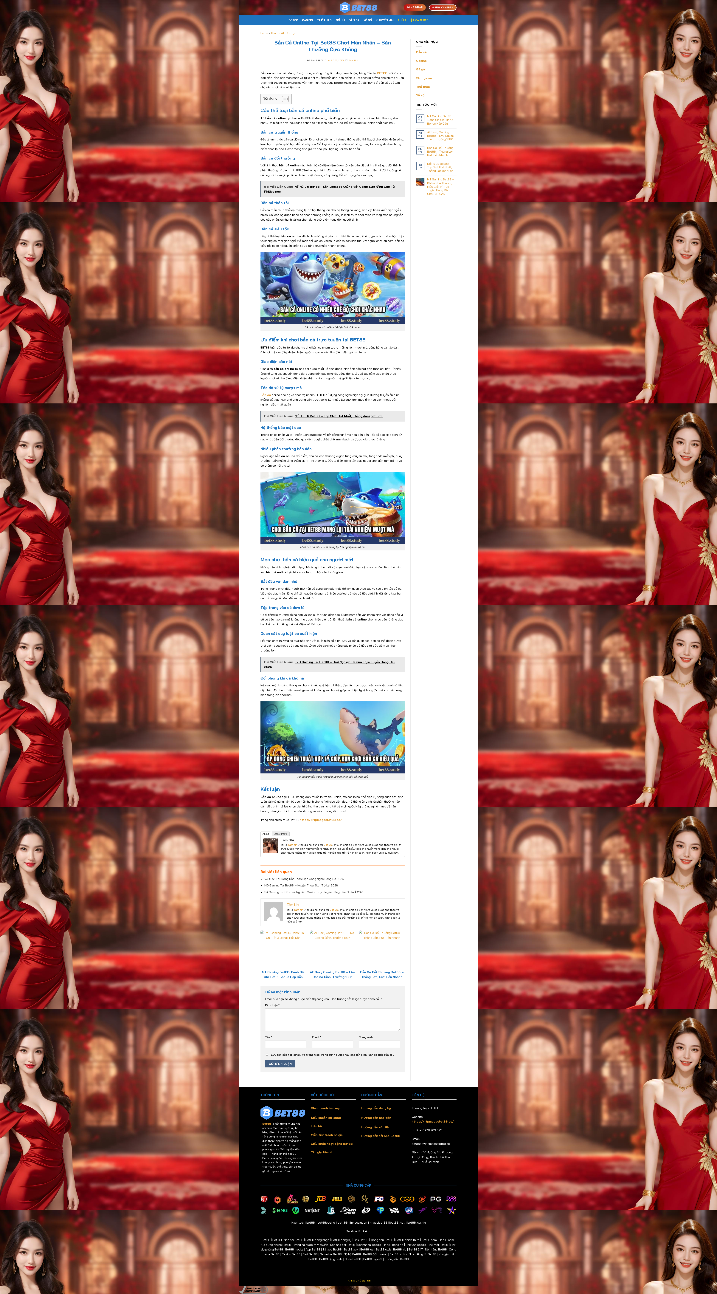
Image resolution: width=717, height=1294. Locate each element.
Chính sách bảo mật (326, 1108)
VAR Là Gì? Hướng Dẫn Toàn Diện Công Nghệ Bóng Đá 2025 (304, 879)
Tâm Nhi (353, 60)
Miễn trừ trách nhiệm (327, 1135)
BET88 (293, 20)
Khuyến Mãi (385, 20)
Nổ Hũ (340, 20)
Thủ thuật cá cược (413, 20)
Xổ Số (368, 20)
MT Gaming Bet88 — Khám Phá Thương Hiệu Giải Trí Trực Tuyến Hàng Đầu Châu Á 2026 (440, 187)
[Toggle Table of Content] (283, 99)
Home (264, 33)
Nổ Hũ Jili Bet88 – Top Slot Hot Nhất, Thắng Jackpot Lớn (440, 167)
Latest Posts (281, 833)
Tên (268, 1037)
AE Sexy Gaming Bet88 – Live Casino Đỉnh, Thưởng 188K (440, 135)
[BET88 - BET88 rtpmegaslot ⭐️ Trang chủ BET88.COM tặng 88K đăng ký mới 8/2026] (358, 7)
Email (316, 1037)
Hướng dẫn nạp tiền (376, 1118)
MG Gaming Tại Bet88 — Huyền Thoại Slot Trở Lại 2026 (301, 885)
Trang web (366, 1037)
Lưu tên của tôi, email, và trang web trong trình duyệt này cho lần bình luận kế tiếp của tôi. (332, 1054)
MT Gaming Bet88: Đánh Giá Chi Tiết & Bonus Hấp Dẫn (440, 119)
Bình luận (272, 1005)
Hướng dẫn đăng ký (376, 1108)
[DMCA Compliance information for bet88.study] (253, 1289)
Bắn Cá (354, 20)
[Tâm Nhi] (270, 845)
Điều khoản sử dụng (326, 1118)
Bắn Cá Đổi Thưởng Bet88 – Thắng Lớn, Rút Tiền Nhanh (440, 151)
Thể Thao (324, 20)
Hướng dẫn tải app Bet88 (380, 1136)
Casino (307, 20)
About (266, 833)
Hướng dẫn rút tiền (375, 1127)
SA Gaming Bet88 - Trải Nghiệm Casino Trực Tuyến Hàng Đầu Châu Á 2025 (314, 892)
